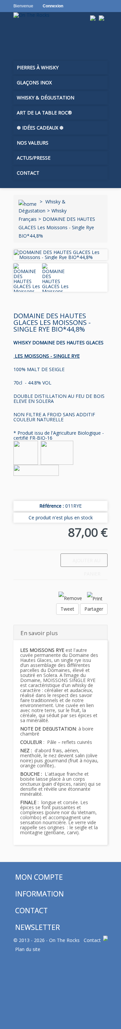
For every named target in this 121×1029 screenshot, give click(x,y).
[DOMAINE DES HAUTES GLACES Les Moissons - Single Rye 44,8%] (26, 283)
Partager (93, 609)
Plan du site (27, 949)
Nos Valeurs (32, 143)
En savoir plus (39, 633)
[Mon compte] (35, 40)
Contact (28, 173)
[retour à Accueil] (27, 201)
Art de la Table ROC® (44, 112)
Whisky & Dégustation (45, 97)
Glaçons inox (34, 82)
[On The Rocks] (51, 15)
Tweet (67, 609)
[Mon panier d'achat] (20, 40)
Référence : (51, 506)
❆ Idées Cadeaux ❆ (40, 127)
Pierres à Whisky (37, 67)
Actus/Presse (33, 158)
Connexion (53, 6)
